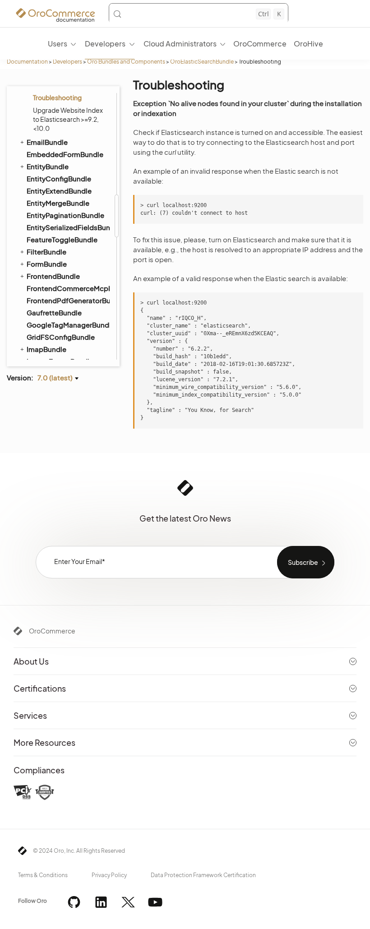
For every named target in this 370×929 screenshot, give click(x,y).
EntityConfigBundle (59, 178)
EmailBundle (47, 142)
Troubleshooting (57, 97)
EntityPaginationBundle (65, 215)
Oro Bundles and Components (126, 61)
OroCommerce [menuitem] (260, 43)
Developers (67, 61)
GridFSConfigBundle (61, 337)
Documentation (27, 61)
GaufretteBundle (54, 312)
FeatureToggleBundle (62, 239)
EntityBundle (48, 166)
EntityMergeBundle (58, 203)
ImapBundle (46, 349)
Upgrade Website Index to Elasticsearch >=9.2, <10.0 (68, 119)
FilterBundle (46, 251)
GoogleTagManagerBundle (68, 324)
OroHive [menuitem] (308, 43)
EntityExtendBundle (59, 190)
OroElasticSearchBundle (202, 61)
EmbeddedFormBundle (65, 154)
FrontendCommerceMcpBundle (68, 288)
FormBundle (47, 263)
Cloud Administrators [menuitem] (180, 43)
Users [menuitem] (57, 43)
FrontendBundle (53, 276)
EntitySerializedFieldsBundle (68, 227)
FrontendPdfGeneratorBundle (68, 300)
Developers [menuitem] (105, 43)
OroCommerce (52, 631)
